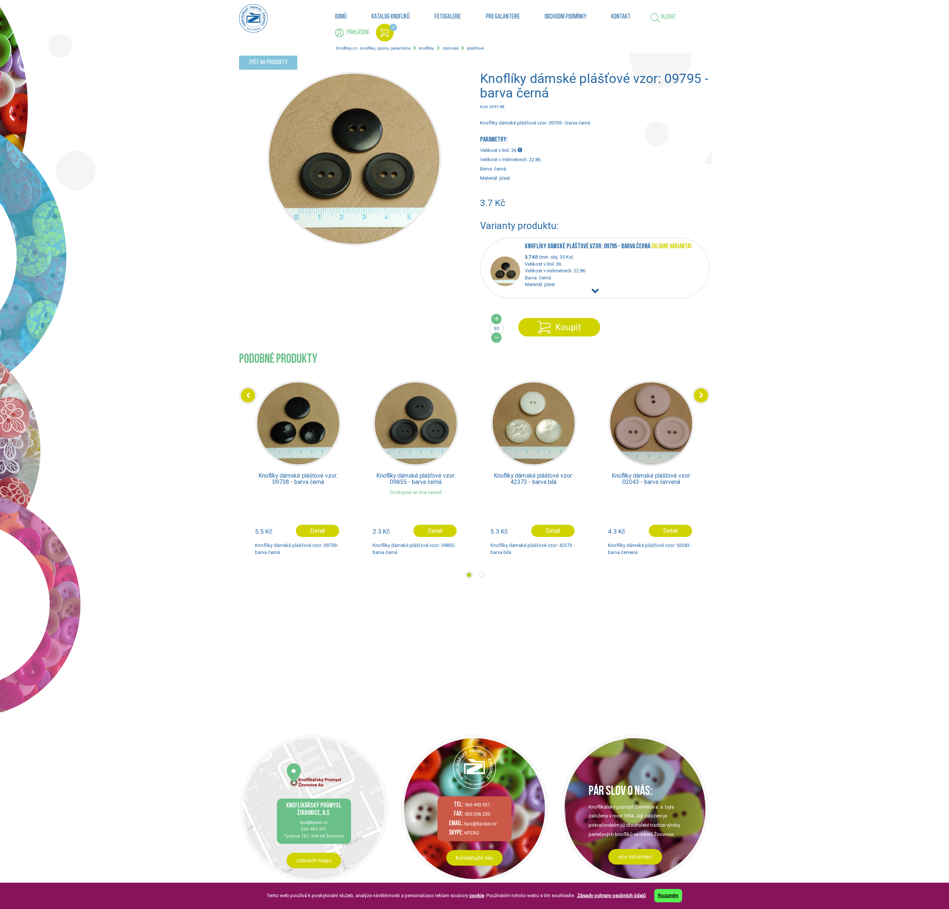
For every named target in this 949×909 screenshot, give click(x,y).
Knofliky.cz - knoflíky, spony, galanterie (373, 48)
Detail (317, 531)
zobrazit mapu (313, 860)
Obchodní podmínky (565, 17)
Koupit (568, 327)
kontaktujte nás (474, 858)
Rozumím (668, 895)
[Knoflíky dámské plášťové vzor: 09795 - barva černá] (507, 284)
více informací (635, 857)
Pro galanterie (503, 17)
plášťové (475, 48)
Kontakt (621, 17)
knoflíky (426, 48)
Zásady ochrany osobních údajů (611, 895)
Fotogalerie (447, 17)
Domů (341, 17)
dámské (451, 48)
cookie (476, 895)
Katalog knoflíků (390, 17)
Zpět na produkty (268, 62)
